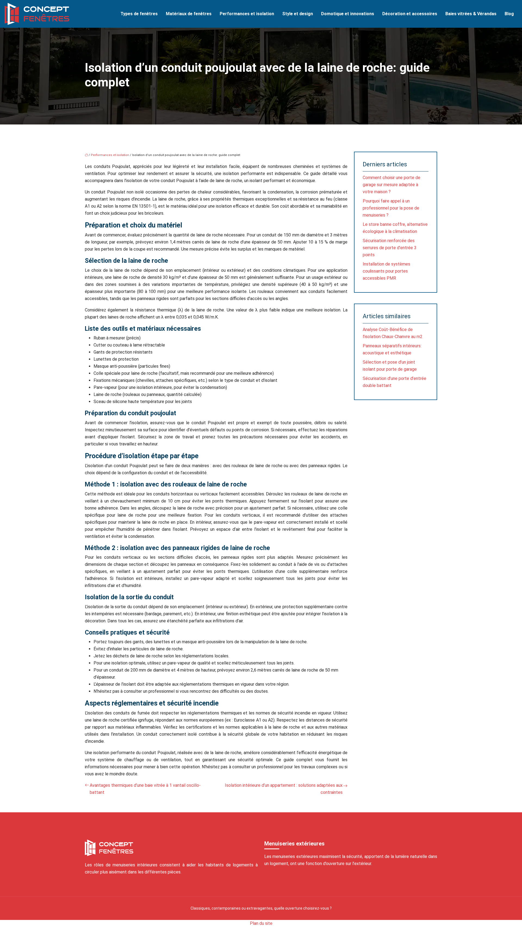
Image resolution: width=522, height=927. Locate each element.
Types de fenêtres (139, 13)
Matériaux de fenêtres (189, 13)
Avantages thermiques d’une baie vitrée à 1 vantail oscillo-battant (145, 789)
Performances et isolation (247, 13)
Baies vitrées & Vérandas (470, 13)
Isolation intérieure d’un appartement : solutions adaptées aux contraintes (284, 789)
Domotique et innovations (347, 13)
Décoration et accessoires (409, 13)
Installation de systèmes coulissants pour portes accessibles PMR (386, 271)
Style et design (297, 13)
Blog (509, 13)
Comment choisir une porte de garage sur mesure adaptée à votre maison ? (391, 184)
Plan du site (261, 923)
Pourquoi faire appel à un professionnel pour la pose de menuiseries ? (391, 208)
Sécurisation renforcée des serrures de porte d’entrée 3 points (390, 247)
